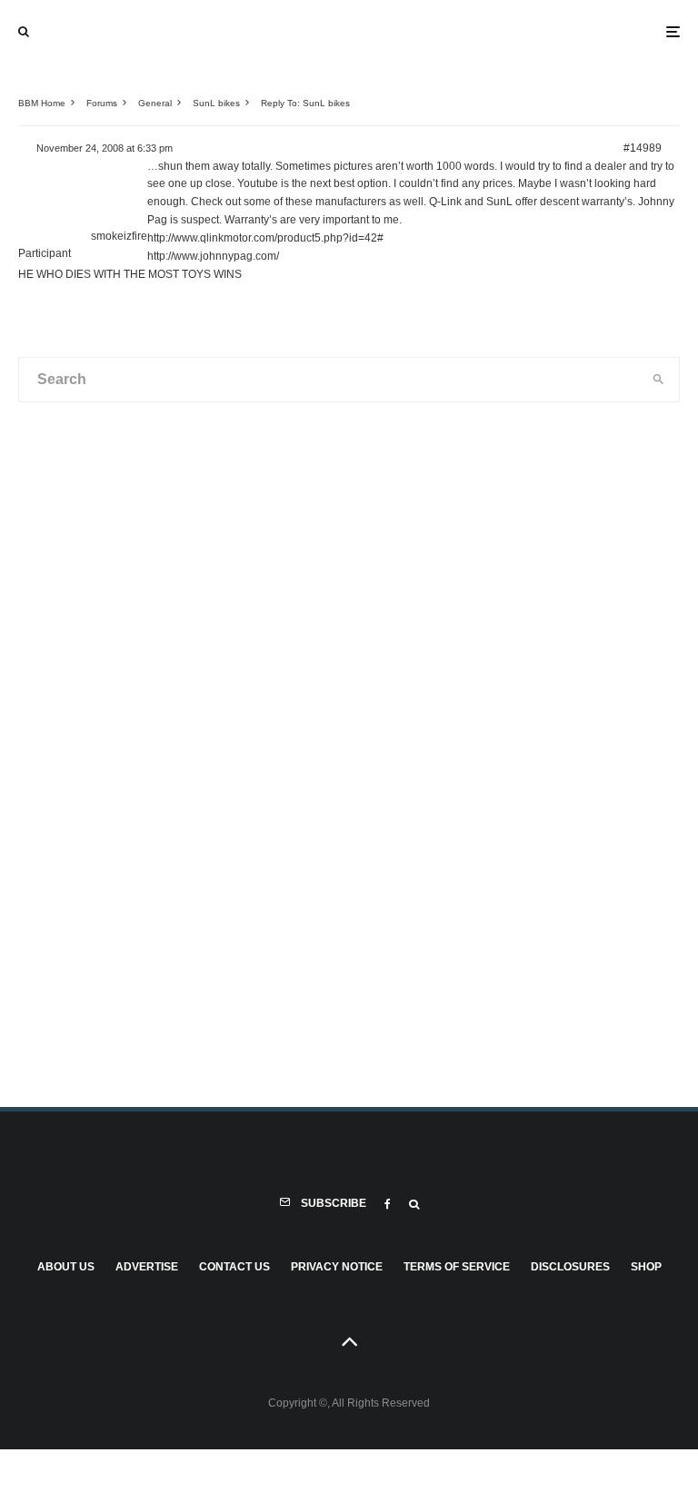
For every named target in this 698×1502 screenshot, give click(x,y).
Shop (646, 1266)
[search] (658, 379)
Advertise (146, 1266)
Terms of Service (457, 1266)
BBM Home (41, 103)
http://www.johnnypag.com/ (213, 256)
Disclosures (570, 1266)
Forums (101, 103)
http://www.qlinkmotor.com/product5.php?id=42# (265, 238)
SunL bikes (216, 103)
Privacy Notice (337, 1266)
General (155, 103)
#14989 (642, 148)
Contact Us (234, 1266)
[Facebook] (387, 1204)
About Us (66, 1266)
